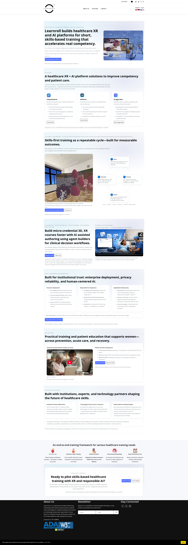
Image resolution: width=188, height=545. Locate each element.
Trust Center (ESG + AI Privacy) (53, 319)
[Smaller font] (138, 2)
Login (142, 7)
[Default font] (143, 1)
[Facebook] (122, 506)
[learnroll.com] (49, 8)
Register (137, 7)
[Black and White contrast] (132, 1)
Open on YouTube (51, 377)
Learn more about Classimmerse (54, 210)
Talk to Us (58, 255)
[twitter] (130, 506)
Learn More (50, 122)
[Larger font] (136, 2)
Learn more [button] (47, 542)
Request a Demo (100, 363)
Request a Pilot (49, 255)
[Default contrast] (129, 1)
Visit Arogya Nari (119, 122)
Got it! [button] (183, 542)
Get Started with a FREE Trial (53, 59)
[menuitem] (86, 8)
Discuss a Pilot (110, 363)
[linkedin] (126, 506)
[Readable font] (141, 1)
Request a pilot (126, 481)
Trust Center (135, 481)
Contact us (68, 210)
